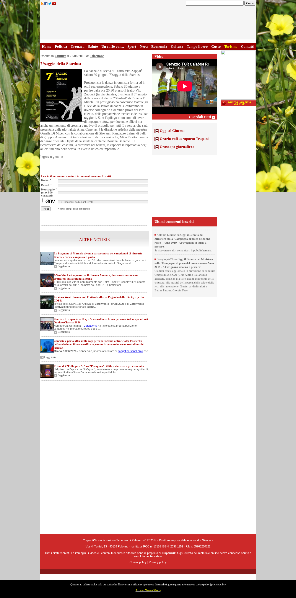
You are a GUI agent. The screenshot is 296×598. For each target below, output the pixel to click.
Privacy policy (158, 562)
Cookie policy (138, 562)
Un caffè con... (112, 46)
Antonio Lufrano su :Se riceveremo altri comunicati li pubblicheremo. (183, 248)
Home (46, 46)
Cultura (177, 46)
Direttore (97, 56)
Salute (93, 46)
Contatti (247, 46)
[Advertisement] (184, 185)
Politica (61, 46)
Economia (159, 46)
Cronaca (78, 46)
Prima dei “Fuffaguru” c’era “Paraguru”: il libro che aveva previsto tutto (99, 366)
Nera (144, 46)
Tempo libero (197, 46)
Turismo (230, 46)
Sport (131, 46)
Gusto (216, 46)
